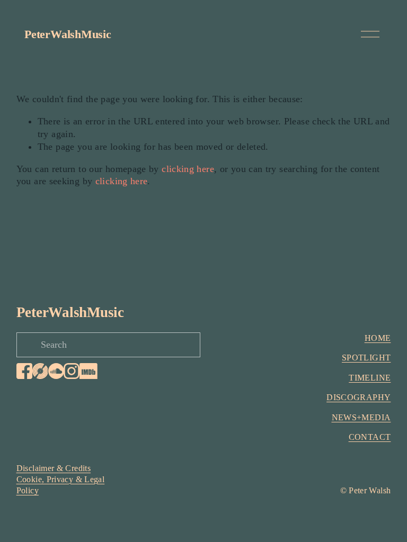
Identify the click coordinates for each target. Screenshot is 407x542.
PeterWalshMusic (67, 34)
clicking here (188, 169)
